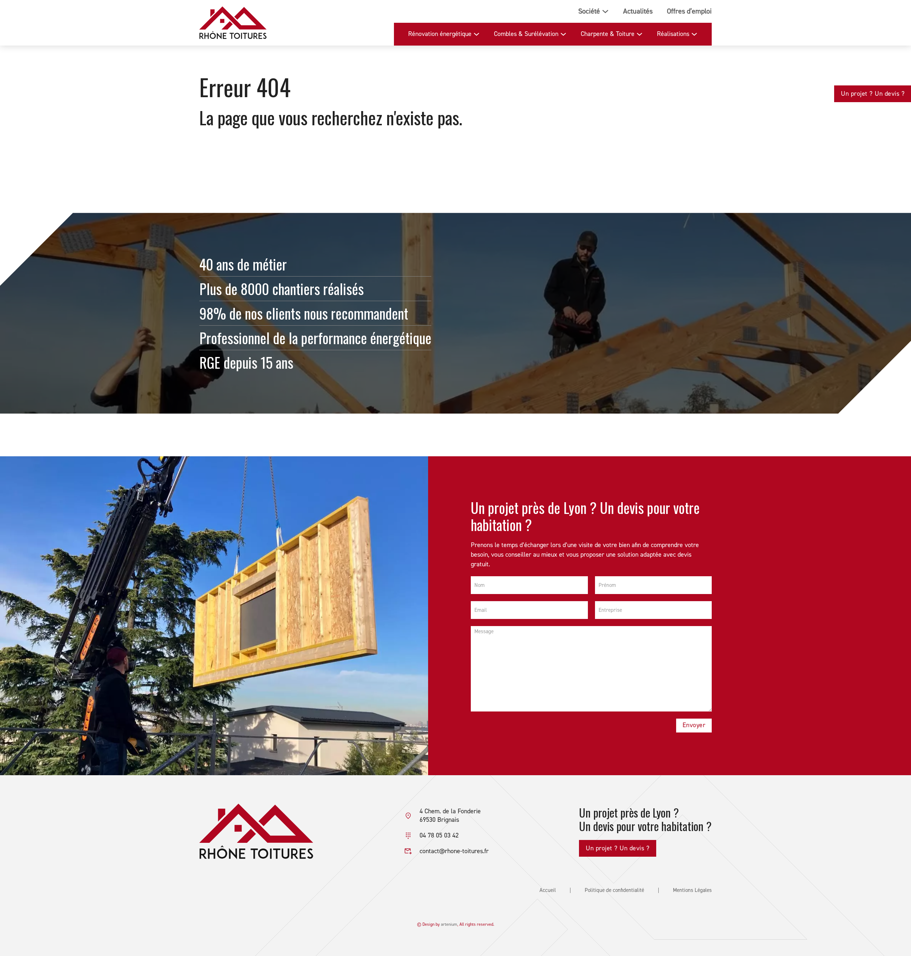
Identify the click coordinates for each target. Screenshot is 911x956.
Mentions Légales (692, 890)
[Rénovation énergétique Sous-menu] (476, 34)
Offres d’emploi (689, 11)
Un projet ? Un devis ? (873, 94)
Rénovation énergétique (440, 34)
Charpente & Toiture (607, 34)
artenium (449, 924)
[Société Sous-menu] (605, 11)
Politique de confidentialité (614, 890)
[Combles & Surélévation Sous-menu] (563, 34)
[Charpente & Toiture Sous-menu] (639, 34)
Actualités (638, 11)
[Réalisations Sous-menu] (694, 34)
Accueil (547, 890)
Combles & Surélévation (526, 34)
